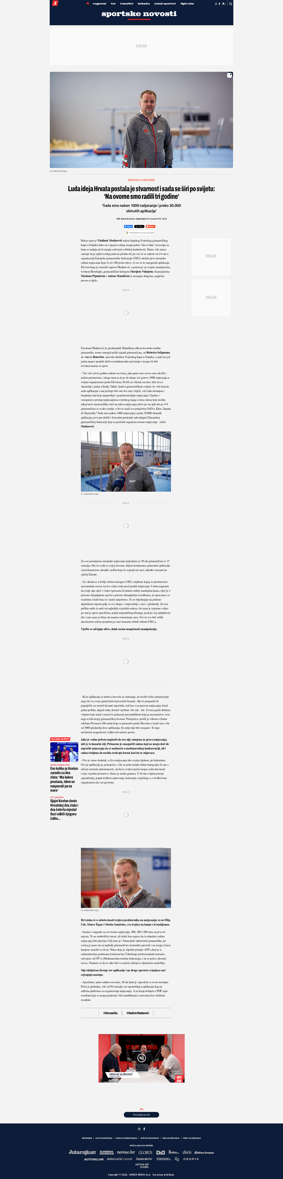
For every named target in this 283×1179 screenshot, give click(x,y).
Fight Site (187, 3)
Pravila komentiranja (126, 1138)
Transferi (126, 3)
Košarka (144, 3)
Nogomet (99, 3)
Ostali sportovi (165, 3)
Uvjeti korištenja (104, 1138)
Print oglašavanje (192, 1138)
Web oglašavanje (171, 1138)
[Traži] (230, 4)
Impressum (87, 1138)
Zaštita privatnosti (150, 1138)
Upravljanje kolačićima (141, 1146)
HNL (113, 3)
